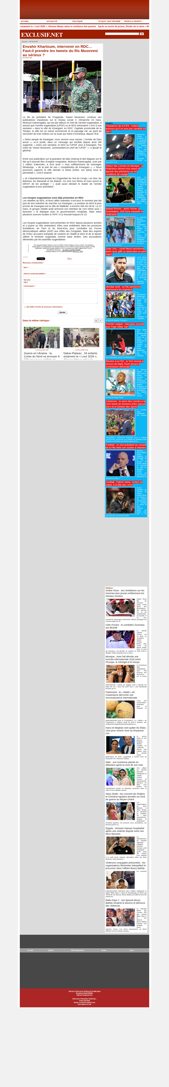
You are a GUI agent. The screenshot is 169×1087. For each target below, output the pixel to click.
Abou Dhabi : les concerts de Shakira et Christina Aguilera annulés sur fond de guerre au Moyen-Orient (125, 797)
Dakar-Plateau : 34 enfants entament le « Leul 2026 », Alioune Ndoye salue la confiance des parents (80, 355)
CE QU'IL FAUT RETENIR (109, 21)
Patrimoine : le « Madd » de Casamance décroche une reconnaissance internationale (121, 695)
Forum (103, 950)
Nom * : (26, 267)
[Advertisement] (125, 80)
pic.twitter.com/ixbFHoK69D (71, 250)
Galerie (51, 950)
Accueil (24, 41)
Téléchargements (77, 950)
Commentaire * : (30, 286)
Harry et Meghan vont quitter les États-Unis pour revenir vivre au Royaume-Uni (126, 730)
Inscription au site (84, 1004)
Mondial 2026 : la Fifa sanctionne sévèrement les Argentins (123, 288)
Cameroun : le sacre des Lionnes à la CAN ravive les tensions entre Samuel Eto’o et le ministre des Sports (126, 404)
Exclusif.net (42, 34)
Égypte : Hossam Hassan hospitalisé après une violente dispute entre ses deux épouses (125, 831)
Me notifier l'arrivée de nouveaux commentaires (45, 307)
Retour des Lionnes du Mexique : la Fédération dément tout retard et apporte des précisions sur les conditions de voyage (124, 170)
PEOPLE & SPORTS (133, 21)
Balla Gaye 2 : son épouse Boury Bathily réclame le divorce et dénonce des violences (125, 903)
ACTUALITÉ (52, 21)
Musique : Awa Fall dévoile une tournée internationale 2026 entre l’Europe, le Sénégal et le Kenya (123, 659)
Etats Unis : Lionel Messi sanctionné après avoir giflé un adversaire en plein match (126, 251)
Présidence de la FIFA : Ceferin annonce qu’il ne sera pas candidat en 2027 (126, 129)
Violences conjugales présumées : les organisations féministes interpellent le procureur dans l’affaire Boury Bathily (126, 865)
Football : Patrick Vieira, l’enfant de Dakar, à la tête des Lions (124, 483)
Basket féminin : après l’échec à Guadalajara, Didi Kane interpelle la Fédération (124, 211)
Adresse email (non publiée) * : (35, 274)
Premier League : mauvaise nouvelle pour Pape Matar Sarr (125, 325)
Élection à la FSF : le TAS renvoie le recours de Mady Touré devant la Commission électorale (125, 364)
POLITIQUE (77, 21)
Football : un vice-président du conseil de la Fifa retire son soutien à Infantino (126, 446)
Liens (132, 950)
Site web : (27, 280)
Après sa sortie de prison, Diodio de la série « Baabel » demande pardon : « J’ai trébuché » (118, 26)
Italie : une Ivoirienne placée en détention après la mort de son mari (124, 763)
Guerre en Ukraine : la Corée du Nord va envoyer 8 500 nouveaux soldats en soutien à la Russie (42, 355)
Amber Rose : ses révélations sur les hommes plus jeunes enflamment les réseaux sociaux (125, 593)
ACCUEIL (25, 21)
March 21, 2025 (78, 251)
